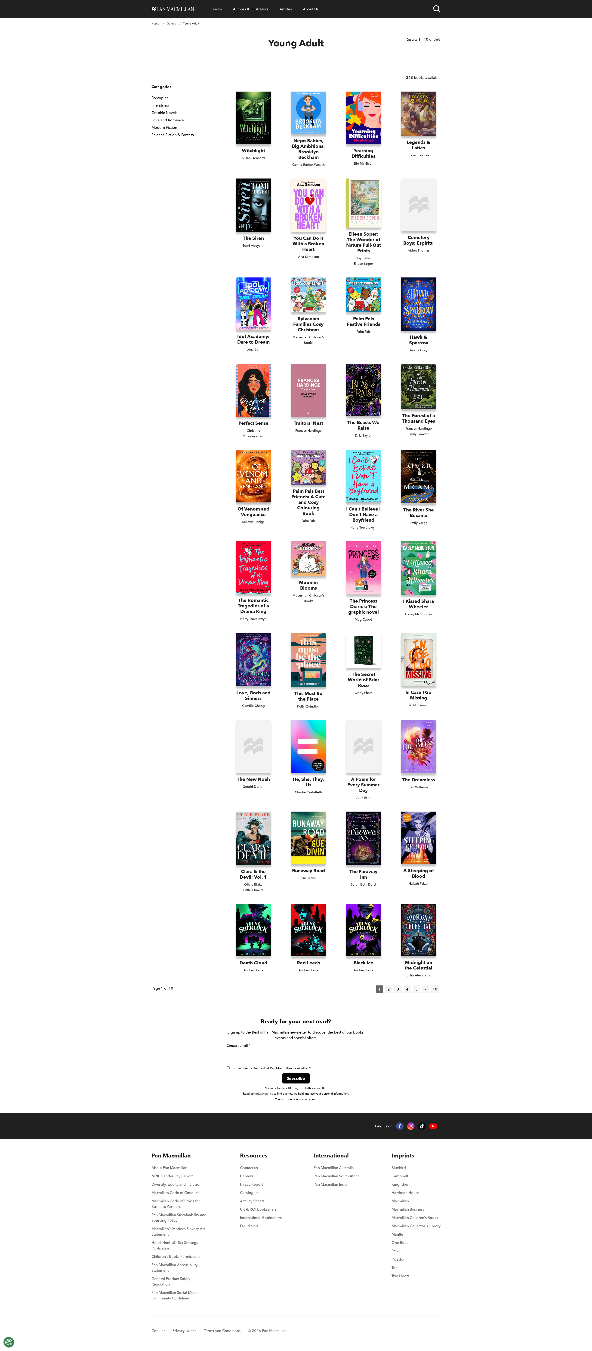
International (331, 1155)
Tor (394, 1267)
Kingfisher (400, 1184)
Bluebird (399, 1167)
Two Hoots (400, 1276)
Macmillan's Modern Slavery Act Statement (178, 1231)
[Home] (172, 9)
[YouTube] (433, 1126)
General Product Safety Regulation (170, 1281)
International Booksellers (261, 1217)
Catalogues (249, 1192)
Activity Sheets (252, 1201)
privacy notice (264, 1093)
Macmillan (400, 1201)
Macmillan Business (408, 1209)
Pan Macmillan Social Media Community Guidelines (175, 1295)
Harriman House (405, 1192)
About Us (310, 9)
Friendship (160, 105)
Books (216, 9)
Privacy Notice (185, 1330)
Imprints (403, 1155)
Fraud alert (249, 1226)
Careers (246, 1176)
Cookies (158, 1330)
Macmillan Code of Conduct (175, 1192)
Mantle (397, 1234)
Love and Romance (167, 120)
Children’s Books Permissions (175, 1256)
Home (155, 23)
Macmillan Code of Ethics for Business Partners (175, 1204)
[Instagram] (411, 1126)
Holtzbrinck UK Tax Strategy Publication (174, 1245)
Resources (253, 1155)
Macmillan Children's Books (415, 1217)
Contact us (249, 1167)
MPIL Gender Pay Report (172, 1176)
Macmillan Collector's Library (416, 1226)
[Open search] (437, 9)
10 (435, 989)
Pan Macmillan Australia (334, 1167)
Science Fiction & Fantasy (172, 134)
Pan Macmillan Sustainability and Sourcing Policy (179, 1218)
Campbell (400, 1176)
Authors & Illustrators (250, 9)
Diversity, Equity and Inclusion (176, 1184)
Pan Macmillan (171, 1155)
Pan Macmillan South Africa (337, 1176)
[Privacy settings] (8, 1342)
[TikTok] (422, 1126)
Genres (171, 23)
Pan (395, 1251)
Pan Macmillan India (330, 1184)
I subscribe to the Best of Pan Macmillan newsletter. (271, 1068)
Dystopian (160, 97)
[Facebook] (400, 1126)
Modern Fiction (164, 127)
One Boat (400, 1242)
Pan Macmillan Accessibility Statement (174, 1267)
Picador (398, 1259)
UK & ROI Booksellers (258, 1209)
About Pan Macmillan (169, 1167)
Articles (285, 9)
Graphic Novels (164, 112)
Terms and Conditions (222, 1330)
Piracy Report (251, 1184)
